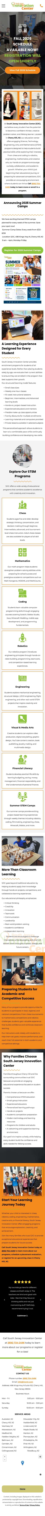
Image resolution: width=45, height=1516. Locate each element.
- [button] (4, 1459)
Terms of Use (24, 1505)
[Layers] (40, 1456)
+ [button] (4, 1456)
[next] (40, 1299)
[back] (4, 1299)
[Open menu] (3, 6)
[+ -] (22, 1465)
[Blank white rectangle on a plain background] (41, 7)
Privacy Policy (35, 1505)
